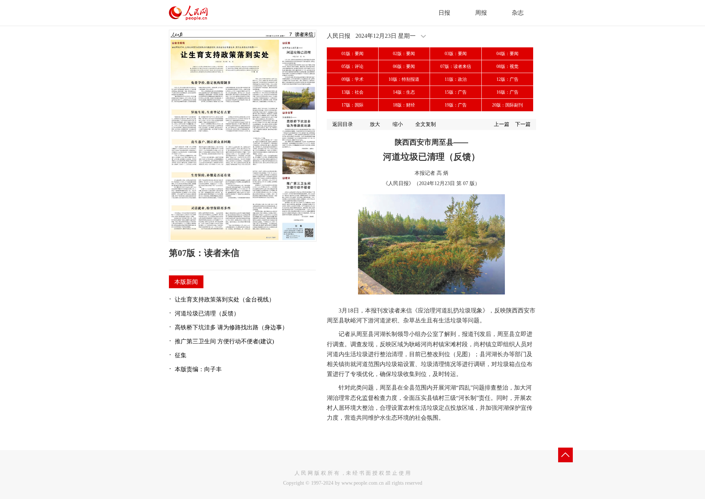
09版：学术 (352, 79)
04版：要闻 (507, 53)
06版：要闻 (404, 66)
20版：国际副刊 (507, 105)
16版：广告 (507, 92)
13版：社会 (352, 92)
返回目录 (342, 124)
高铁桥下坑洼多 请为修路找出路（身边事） (231, 327)
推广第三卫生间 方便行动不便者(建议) (224, 341)
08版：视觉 (507, 66)
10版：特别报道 (403, 79)
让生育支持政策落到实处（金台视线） (225, 299)
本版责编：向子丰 (198, 369)
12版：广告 (507, 79)
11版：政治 (456, 79)
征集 (181, 355)
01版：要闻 (352, 53)
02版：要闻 (404, 53)
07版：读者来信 (455, 66)
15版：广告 (456, 92)
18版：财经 (404, 105)
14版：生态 (404, 92)
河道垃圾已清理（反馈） (207, 313)
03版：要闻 (456, 53)
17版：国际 (352, 105)
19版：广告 (456, 105)
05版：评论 (352, 66)
